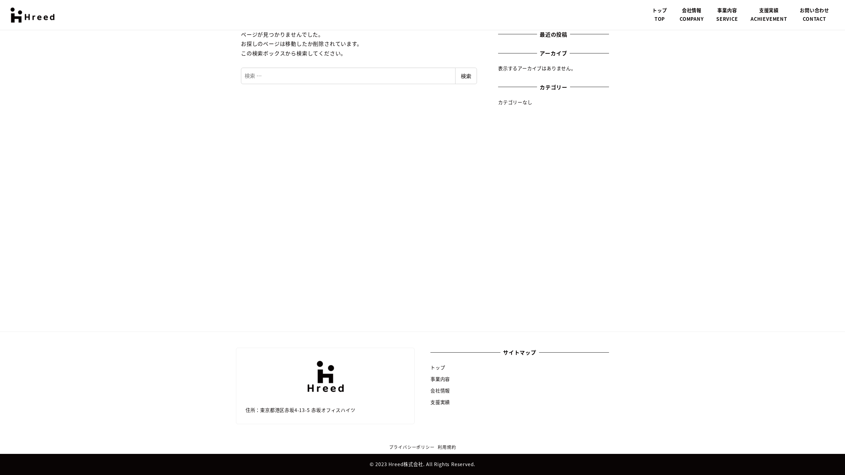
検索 (466, 76)
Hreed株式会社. (407, 464)
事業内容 (440, 379)
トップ (437, 367)
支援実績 (440, 402)
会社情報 (440, 390)
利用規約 (447, 447)
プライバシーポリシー (412, 447)
